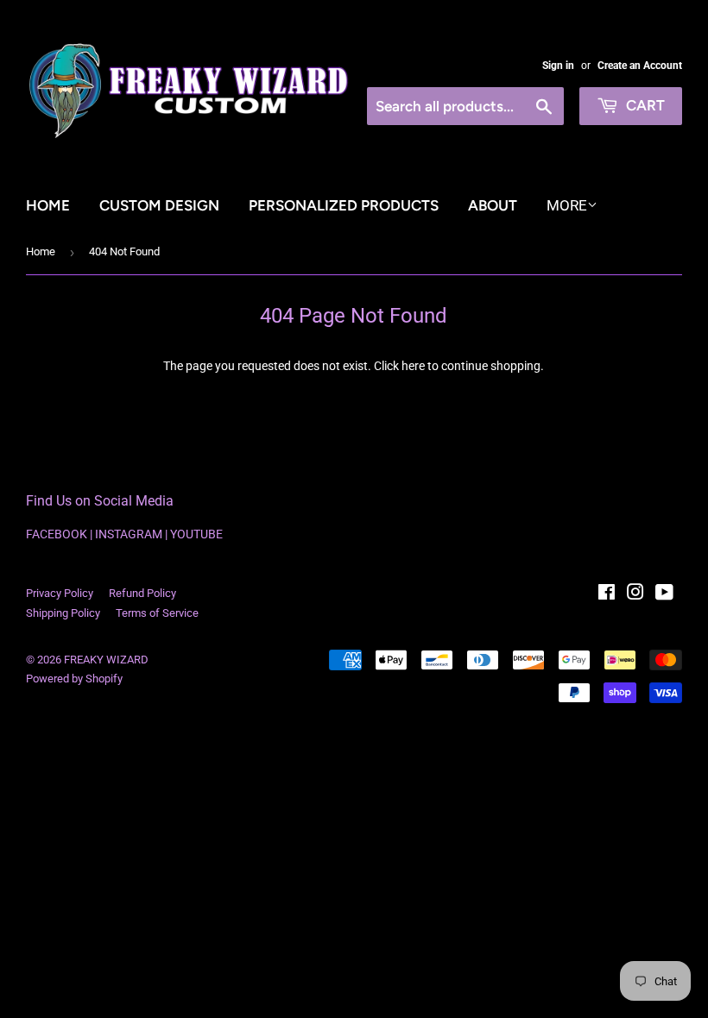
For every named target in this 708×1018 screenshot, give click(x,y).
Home (48, 205)
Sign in (558, 66)
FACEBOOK (56, 534)
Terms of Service (157, 612)
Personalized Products (344, 205)
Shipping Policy (63, 612)
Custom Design (159, 205)
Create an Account (639, 66)
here (413, 366)
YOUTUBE (196, 534)
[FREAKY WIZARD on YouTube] (664, 594)
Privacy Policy (59, 593)
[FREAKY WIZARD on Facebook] (606, 594)
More (567, 205)
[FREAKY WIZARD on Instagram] (635, 594)
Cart (644, 105)
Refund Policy (142, 593)
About (492, 205)
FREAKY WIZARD (106, 659)
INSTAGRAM (128, 534)
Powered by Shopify (74, 678)
